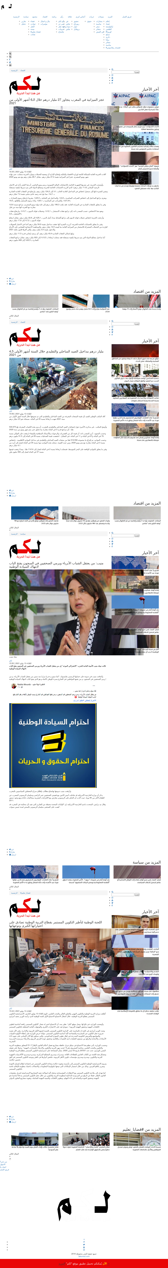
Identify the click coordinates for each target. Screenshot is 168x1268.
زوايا (107, 39)
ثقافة (70, 16)
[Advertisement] (58, 259)
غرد (12, 278)
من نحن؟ (3, 1161)
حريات (91, 16)
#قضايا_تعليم (36, 31)
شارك (12, 281)
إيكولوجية (109, 26)
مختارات (99, 21)
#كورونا (109, 31)
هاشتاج (61, 31)
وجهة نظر (62, 26)
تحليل (23, 23)
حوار (75, 26)
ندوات (68, 26)
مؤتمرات (44, 23)
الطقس (109, 29)
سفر (98, 26)
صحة (32, 29)
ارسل (13, 283)
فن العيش (100, 31)
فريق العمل (126, 16)
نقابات (33, 34)
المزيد (110, 16)
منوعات (101, 16)
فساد (108, 23)
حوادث (33, 23)
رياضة (54, 16)
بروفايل (77, 29)
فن (67, 21)
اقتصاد (45, 16)
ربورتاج (76, 23)
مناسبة (98, 23)
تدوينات (61, 29)
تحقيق (76, 21)
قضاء (33, 21)
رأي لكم (61, 21)
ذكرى (108, 37)
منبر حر (61, 23)
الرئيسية (16, 16)
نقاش (68, 23)
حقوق (89, 21)
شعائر (98, 29)
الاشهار (2, 1164)
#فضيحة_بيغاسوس (113, 47)
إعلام (108, 21)
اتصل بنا (3, 1167)
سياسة (26, 16)
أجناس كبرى (80, 16)
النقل (33, 26)
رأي (61, 16)
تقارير (23, 21)
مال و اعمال (45, 21)
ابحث (137, 72)
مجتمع (35, 16)
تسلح (108, 34)
